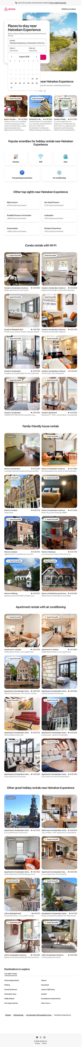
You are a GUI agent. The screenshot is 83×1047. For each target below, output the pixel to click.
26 (20, 83)
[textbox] (17, 50)
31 (11, 88)
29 (32, 83)
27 (24, 83)
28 (28, 83)
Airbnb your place (68, 9)
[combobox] (27, 43)
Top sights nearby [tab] (10, 974)
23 (37, 79)
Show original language (58, 3)
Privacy (37, 1043)
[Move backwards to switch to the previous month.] (11, 56)
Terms (44, 1043)
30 (37, 83)
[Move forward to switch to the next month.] (36, 56)
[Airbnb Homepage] (9, 9)
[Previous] (36, 91)
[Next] (44, 91)
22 (32, 79)
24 (11, 83)
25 (16, 83)
